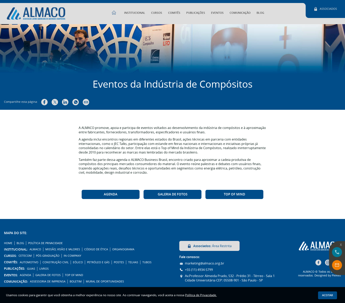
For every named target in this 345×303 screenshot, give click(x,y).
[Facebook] (318, 262)
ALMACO (35, 249)
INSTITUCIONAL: (16, 250)
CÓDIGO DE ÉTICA (96, 249)
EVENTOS (217, 13)
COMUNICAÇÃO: (16, 282)
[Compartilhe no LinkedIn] (65, 102)
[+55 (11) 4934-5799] (337, 252)
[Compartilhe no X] (54, 102)
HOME (8, 243)
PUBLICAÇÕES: (14, 269)
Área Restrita (212, 246)
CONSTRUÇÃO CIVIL (56, 262)
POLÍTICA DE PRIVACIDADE (45, 243)
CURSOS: (10, 256)
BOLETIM (76, 281)
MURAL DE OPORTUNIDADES (105, 281)
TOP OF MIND (234, 194)
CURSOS (156, 13)
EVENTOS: (11, 275)
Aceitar (327, 295)
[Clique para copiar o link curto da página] (86, 102)
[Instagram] (328, 262)
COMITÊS (174, 13)
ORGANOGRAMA (123, 249)
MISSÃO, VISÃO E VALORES (62, 249)
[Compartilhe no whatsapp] (75, 102)
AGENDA (110, 194)
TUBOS (147, 262)
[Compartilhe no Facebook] (44, 102)
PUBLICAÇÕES (195, 13)
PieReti (336, 275)
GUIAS (31, 268)
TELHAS (133, 262)
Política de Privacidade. (201, 295)
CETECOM (25, 255)
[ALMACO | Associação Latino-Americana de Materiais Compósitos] (172, 49)
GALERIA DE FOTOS (172, 194)
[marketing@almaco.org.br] (337, 265)
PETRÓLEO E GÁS (98, 262)
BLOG (260, 13)
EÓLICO (78, 262)
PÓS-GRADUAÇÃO (47, 255)
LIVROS (44, 268)
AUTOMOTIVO (29, 262)
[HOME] (114, 10)
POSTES (119, 262)
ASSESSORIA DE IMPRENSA (47, 281)
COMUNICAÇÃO (240, 13)
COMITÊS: (11, 262)
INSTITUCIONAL (134, 13)
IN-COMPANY (72, 255)
